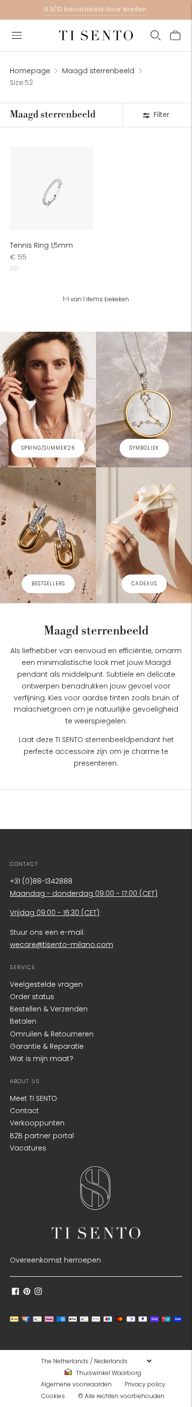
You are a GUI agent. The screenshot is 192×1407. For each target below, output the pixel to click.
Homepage (30, 71)
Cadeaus (144, 583)
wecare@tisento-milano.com (61, 944)
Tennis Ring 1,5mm (41, 245)
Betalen (23, 1021)
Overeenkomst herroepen (55, 1260)
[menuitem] (105, 1373)
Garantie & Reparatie (47, 1046)
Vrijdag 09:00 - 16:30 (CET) (54, 913)
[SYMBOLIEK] (144, 399)
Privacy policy (145, 1384)
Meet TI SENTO (33, 1098)
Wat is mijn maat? (41, 1058)
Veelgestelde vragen (46, 984)
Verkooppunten (37, 1123)
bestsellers (48, 583)
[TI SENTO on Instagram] (38, 1292)
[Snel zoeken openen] (155, 35)
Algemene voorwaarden (76, 1384)
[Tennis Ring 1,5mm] (51, 188)
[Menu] (17, 35)
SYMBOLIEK (144, 448)
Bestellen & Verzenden (49, 1009)
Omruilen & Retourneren (52, 1034)
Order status (32, 997)
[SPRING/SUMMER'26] (48, 399)
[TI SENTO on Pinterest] (27, 1292)
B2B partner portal (42, 1136)
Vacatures (28, 1148)
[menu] (96, 1361)
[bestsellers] (48, 535)
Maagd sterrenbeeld (98, 71)
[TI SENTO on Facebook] (15, 1292)
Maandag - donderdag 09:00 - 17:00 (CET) (84, 893)
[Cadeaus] (144, 535)
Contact (24, 1111)
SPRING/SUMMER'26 (48, 448)
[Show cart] (175, 35)
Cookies (53, 1396)
